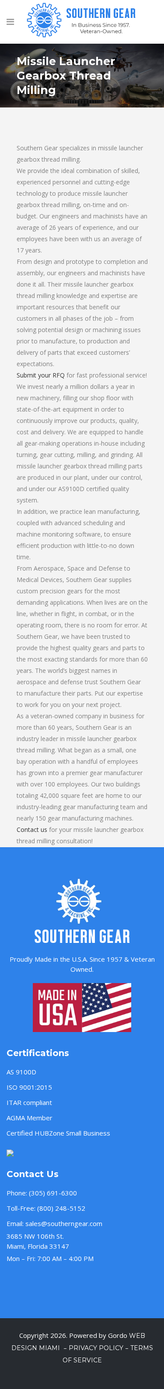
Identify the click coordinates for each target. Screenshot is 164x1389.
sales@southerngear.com (63, 1223)
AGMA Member (29, 1117)
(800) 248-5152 (61, 1208)
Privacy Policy (96, 1348)
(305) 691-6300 (53, 1192)
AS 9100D (21, 1071)
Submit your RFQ (41, 375)
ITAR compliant (29, 1102)
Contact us (32, 829)
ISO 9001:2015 (29, 1087)
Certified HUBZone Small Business (58, 1133)
